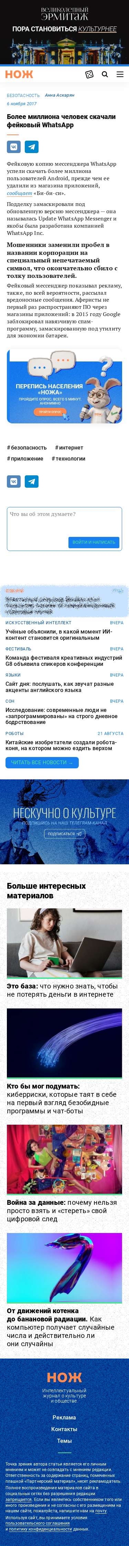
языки (13, 675)
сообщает (19, 193)
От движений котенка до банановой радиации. (61, 1327)
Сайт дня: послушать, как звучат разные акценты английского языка (60, 687)
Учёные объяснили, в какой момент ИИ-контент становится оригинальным (59, 635)
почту (101, 1511)
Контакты (64, 1429)
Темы (64, 1441)
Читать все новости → (42, 762)
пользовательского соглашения (38, 1523)
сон (10, 701)
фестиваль (19, 649)
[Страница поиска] (104, 74)
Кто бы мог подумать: (62, 1098)
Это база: (62, 990)
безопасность (23, 95)
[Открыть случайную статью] (89, 74)
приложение (27, 458)
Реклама (64, 1417)
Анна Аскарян (59, 95)
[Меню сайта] (120, 74)
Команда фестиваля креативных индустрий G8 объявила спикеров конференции (64, 661)
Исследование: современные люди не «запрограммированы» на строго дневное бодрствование (62, 716)
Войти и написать (94, 542)
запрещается (19, 1499)
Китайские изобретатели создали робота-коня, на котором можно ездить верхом (61, 745)
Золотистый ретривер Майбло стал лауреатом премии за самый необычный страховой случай (60, 606)
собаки (14, 590)
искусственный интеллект (39, 622)
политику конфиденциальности (40, 1529)
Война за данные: (62, 1210)
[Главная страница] (19, 74)
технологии (70, 458)
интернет (71, 447)
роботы (14, 733)
